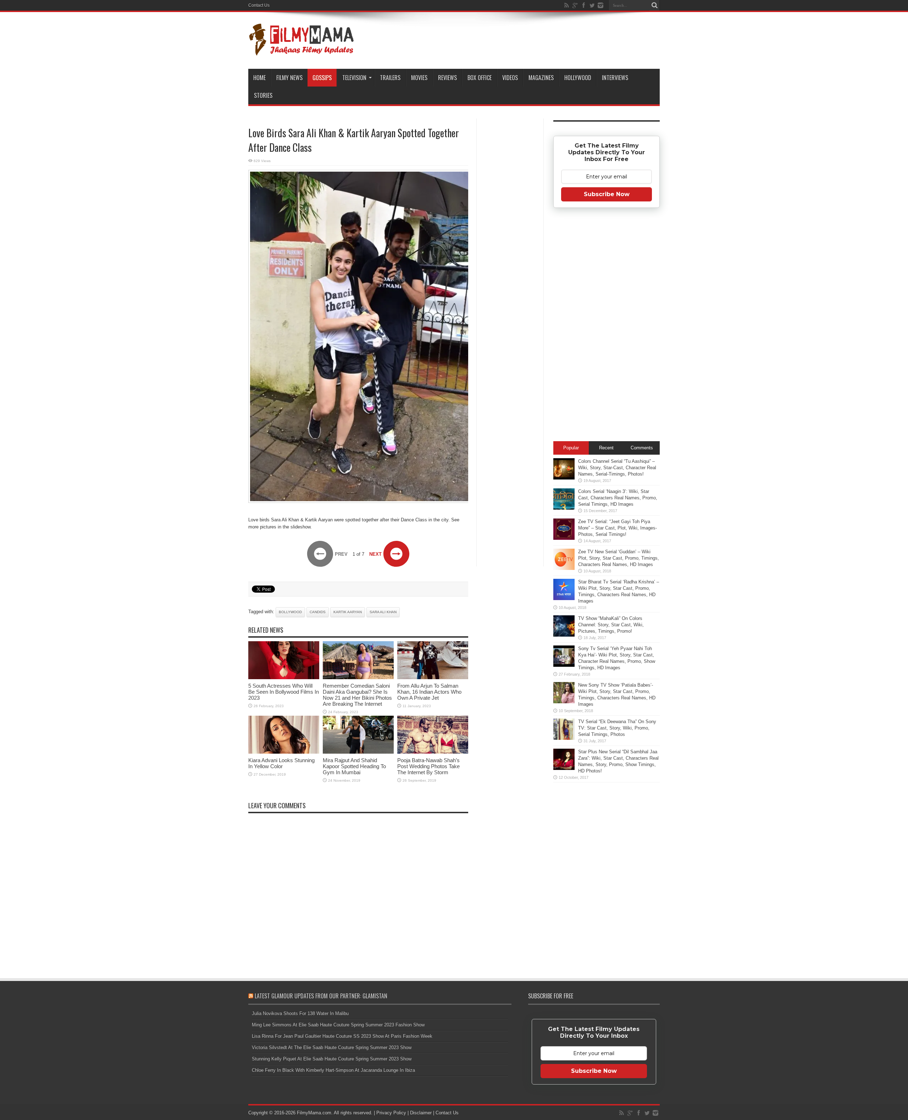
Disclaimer (421, 1112)
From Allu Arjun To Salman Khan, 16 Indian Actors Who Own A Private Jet (429, 692)
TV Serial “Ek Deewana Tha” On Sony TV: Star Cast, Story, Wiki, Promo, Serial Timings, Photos (617, 728)
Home (259, 77)
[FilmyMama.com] (301, 51)
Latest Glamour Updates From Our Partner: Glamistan (321, 996)
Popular (571, 447)
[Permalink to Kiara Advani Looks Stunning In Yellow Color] (283, 752)
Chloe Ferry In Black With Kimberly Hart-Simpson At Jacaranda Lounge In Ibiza (333, 1070)
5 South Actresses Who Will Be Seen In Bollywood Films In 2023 (283, 692)
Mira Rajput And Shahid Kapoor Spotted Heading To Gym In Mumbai (354, 766)
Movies (419, 77)
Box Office (479, 77)
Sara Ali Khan (383, 612)
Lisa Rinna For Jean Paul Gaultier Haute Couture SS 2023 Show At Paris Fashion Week (342, 1036)
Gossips (322, 77)
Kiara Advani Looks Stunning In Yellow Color (281, 763)
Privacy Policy (391, 1112)
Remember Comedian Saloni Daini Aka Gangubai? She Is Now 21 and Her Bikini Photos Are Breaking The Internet (357, 695)
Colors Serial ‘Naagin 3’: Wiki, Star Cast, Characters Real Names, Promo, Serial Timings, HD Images (617, 498)
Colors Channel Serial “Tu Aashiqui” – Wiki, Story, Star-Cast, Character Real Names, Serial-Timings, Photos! (617, 468)
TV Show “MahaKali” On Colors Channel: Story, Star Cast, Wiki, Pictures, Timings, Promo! (611, 625)
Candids (318, 612)
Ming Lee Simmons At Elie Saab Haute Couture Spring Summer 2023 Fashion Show (338, 1024)
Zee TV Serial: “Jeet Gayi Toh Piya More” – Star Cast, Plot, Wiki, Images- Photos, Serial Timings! (617, 528)
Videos (510, 77)
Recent (606, 447)
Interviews (615, 77)
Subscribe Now (607, 194)
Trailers (390, 77)
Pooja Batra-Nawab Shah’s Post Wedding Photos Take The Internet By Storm (428, 766)
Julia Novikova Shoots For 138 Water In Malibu (300, 1013)
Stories (263, 95)
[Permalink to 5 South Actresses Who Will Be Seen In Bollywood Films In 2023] (283, 677)
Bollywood (290, 612)
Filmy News (289, 77)
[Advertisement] (510, 232)
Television (354, 77)
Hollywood (577, 77)
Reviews (447, 77)
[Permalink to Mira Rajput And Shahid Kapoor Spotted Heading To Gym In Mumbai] (358, 752)
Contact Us (259, 5)
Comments (642, 447)
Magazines (541, 77)
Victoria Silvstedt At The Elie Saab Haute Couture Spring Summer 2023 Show (331, 1047)
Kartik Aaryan (347, 612)
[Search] (654, 5)
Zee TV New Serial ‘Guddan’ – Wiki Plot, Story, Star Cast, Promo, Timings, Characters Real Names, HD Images (618, 558)
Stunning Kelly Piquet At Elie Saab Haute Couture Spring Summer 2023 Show (331, 1058)
